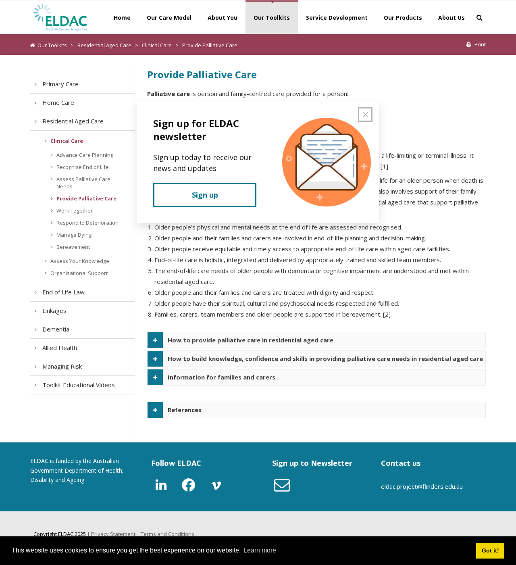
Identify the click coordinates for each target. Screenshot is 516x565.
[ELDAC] (60, 17)
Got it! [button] (490, 550)
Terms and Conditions (167, 534)
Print (480, 44)
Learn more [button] (259, 550)
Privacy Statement (113, 534)
